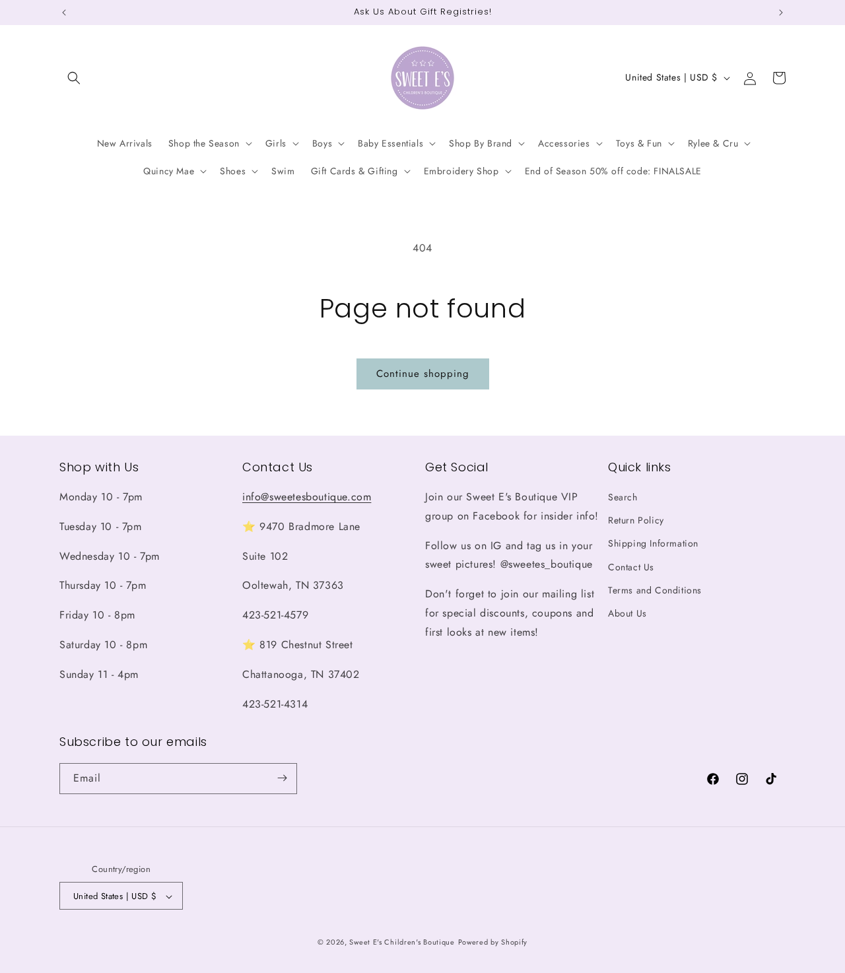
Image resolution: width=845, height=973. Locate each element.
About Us (627, 613)
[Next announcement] (780, 12)
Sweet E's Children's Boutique (401, 942)
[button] (73, 77)
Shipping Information (653, 544)
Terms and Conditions (655, 590)
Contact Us (631, 567)
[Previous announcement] (64, 12)
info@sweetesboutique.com (306, 496)
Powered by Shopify (493, 942)
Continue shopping (422, 373)
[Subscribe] (281, 777)
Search (623, 497)
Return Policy (636, 520)
